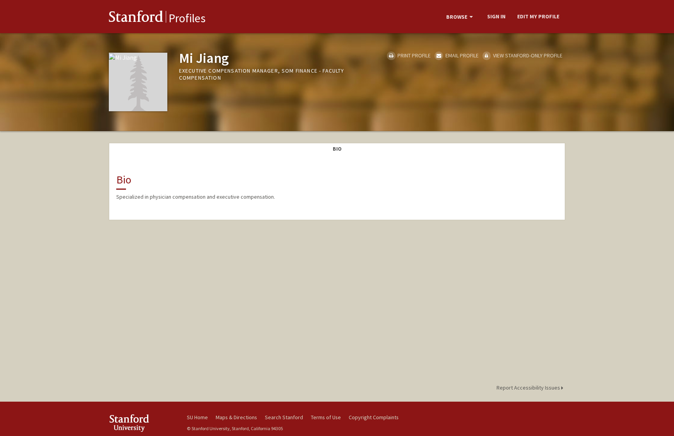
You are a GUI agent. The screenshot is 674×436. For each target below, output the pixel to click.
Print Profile (413, 55)
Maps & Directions (236, 417)
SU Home (197, 417)
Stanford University (142, 422)
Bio (337, 148)
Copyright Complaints (374, 417)
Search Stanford (284, 417)
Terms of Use (326, 417)
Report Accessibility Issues (529, 387)
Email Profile (461, 55)
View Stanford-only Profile (527, 55)
